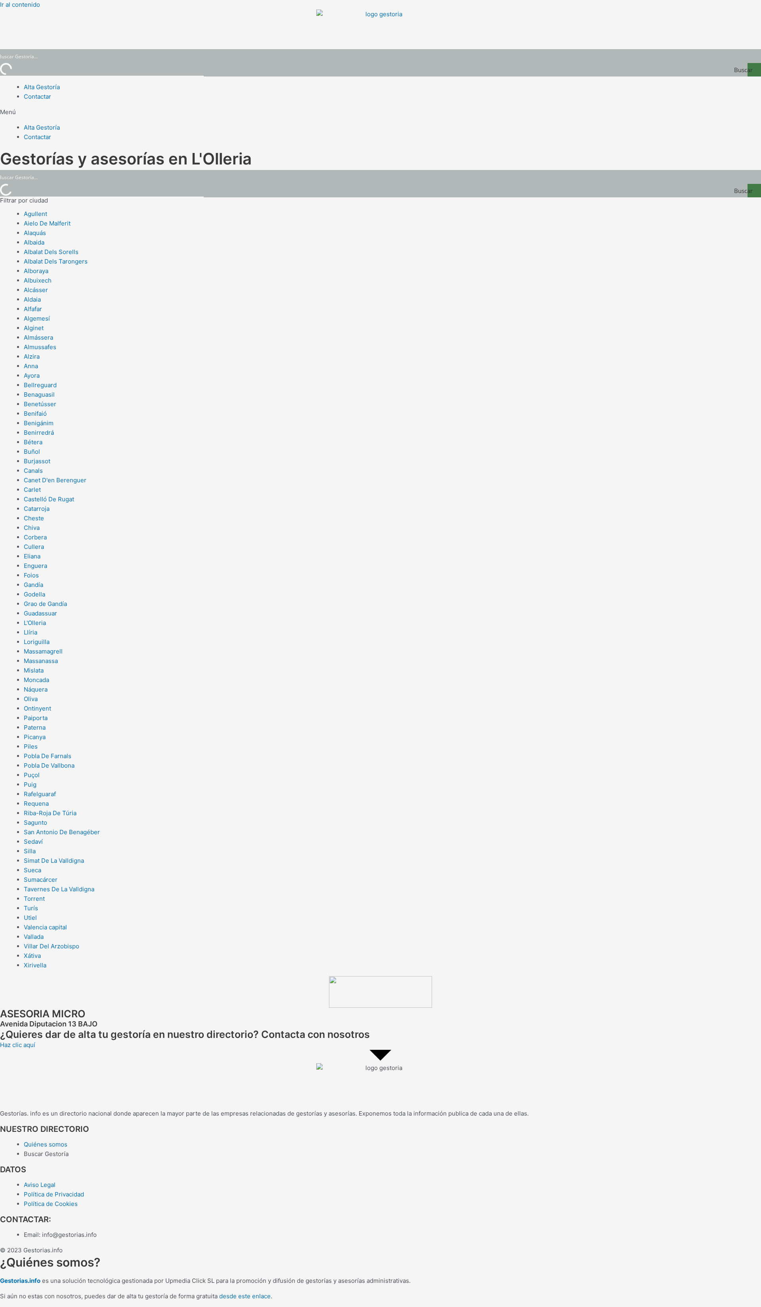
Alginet (34, 328)
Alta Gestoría (42, 87)
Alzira (32, 356)
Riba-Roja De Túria (50, 813)
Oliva (31, 699)
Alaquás (35, 233)
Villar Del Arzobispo (51, 946)
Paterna (35, 727)
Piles (31, 746)
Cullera (34, 546)
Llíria (30, 632)
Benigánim (39, 423)
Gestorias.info (20, 1280)
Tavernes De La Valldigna (59, 889)
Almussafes (40, 347)
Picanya (35, 737)
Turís (31, 908)
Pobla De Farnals (47, 756)
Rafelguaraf (40, 794)
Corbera (35, 537)
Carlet (32, 489)
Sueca (32, 870)
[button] (380, 112)
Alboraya (36, 271)
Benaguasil (39, 394)
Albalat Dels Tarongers (56, 261)
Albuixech (38, 280)
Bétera (33, 442)
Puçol (32, 775)
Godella (34, 594)
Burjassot (37, 461)
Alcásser (36, 290)
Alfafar (33, 309)
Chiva (32, 527)
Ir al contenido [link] (20, 4)
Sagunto (35, 822)
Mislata (34, 670)
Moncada (36, 680)
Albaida (34, 242)
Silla (30, 851)
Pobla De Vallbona (49, 765)
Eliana (32, 556)
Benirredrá (39, 432)
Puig (30, 784)
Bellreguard (40, 385)
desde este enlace (245, 1296)
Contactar (37, 96)
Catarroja (37, 508)
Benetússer (40, 404)
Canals (33, 470)
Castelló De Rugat (49, 499)
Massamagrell (43, 651)
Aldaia (32, 299)
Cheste (34, 518)
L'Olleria (35, 623)
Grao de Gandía (45, 604)
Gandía (33, 585)
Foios (31, 575)
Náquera (36, 689)
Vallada (34, 936)
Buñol (32, 451)
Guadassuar (40, 613)
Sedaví (33, 841)
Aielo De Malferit (47, 223)
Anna (31, 366)
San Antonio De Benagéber (62, 832)
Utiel (30, 917)
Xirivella (35, 965)
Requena (36, 803)
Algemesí (37, 318)
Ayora (32, 375)
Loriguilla (37, 642)
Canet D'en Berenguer (55, 480)
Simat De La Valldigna (54, 860)
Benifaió (35, 413)
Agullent (35, 214)
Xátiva (32, 955)
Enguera (35, 565)
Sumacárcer (40, 879)
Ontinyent (37, 708)
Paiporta (36, 718)
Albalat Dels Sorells (51, 252)
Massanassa (41, 661)
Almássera (38, 337)
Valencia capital (45, 927)
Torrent (34, 898)
